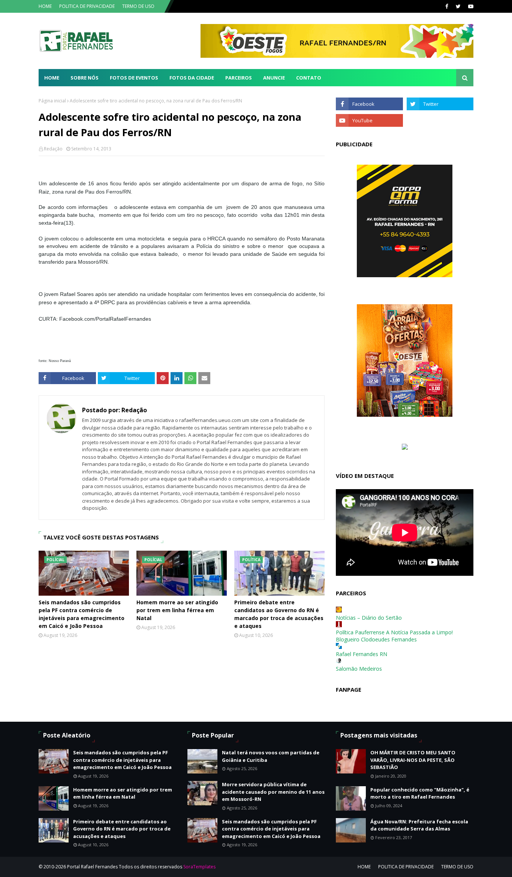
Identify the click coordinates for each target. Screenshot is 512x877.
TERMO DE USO (138, 6)
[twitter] (458, 6)
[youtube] (469, 6)
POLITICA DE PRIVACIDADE (87, 6)
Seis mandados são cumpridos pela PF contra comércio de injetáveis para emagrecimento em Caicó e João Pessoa (81, 614)
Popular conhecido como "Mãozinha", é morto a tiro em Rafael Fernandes (419, 793)
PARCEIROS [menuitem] (238, 77)
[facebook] (446, 6)
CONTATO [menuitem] (308, 77)
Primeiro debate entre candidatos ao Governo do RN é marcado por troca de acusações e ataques (278, 614)
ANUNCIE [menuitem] (274, 77)
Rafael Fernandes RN (361, 654)
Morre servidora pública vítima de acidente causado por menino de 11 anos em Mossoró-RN (273, 791)
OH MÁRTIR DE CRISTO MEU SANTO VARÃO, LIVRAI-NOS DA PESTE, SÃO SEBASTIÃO (412, 759)
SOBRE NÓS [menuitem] (84, 77)
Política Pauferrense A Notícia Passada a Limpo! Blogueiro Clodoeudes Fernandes (394, 636)
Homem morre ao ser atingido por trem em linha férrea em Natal (177, 610)
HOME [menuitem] (51, 77)
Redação (53, 149)
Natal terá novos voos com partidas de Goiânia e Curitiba (270, 756)
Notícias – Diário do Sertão (369, 617)
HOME (45, 6)
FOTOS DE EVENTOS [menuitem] (134, 77)
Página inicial (52, 101)
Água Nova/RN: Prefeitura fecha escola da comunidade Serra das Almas (419, 825)
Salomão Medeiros (359, 668)
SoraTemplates (199, 866)
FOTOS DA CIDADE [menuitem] (191, 77)
